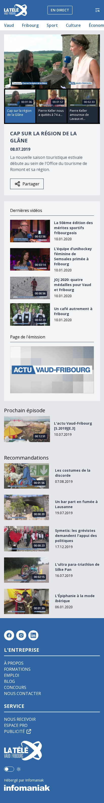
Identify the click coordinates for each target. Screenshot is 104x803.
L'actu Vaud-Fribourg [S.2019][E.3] (73, 426)
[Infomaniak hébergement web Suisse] (52, 788)
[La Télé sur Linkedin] (33, 635)
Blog (9, 681)
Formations (17, 669)
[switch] (9, 769)
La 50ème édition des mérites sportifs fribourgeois (73, 227)
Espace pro (16, 725)
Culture (73, 25)
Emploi (11, 675)
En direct (60, 10)
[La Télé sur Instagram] (21, 635)
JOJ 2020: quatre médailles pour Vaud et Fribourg (72, 284)
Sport (52, 25)
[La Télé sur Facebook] (9, 635)
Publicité (14, 731)
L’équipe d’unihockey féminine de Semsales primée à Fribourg (73, 256)
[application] (52, 61)
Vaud (9, 25)
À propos (13, 663)
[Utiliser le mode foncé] (18, 769)
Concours (15, 687)
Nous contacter (22, 693)
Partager (30, 184)
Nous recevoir (20, 719)
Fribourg (30, 25)
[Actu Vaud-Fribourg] (52, 370)
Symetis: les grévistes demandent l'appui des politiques (76, 535)
